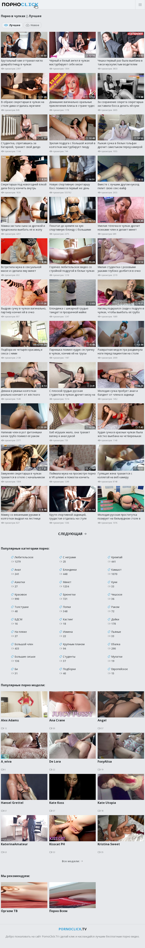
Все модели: (71, 861)
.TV (73, 929)
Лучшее (14, 25)
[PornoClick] (32, 4)
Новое (35, 25)
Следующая (70, 533)
